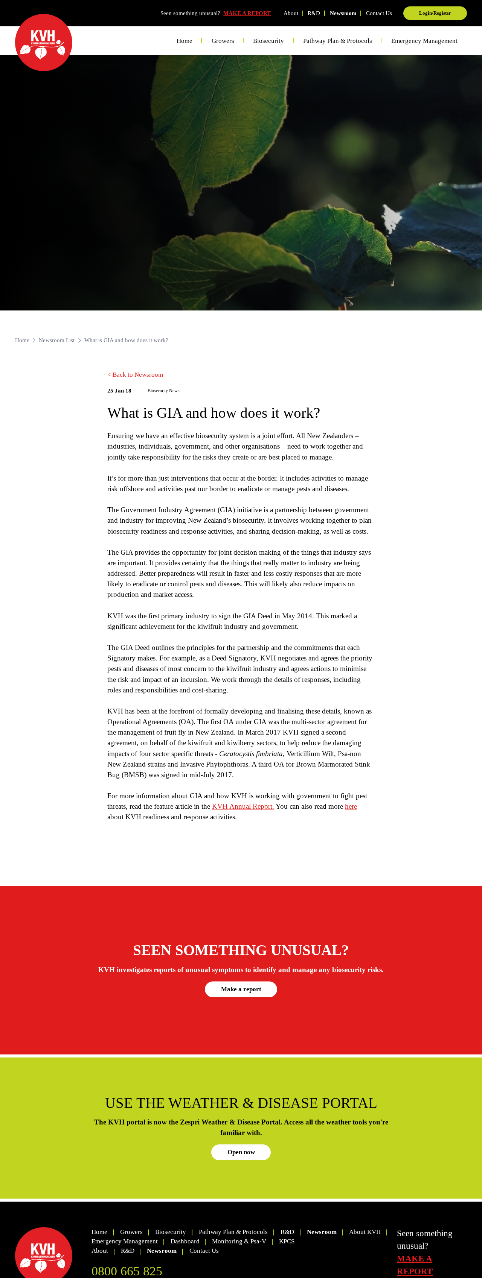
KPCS (286, 1241)
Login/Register (435, 13)
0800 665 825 (127, 1271)
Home (184, 40)
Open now (241, 1152)
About (291, 13)
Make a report (241, 989)
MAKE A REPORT (247, 13)
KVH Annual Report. (243, 806)
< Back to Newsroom (135, 374)
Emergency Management (424, 40)
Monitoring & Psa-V (239, 1241)
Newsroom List (57, 340)
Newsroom (343, 13)
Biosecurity (170, 1231)
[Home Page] (43, 42)
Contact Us (379, 13)
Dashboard (185, 1241)
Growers (131, 1231)
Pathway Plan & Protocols (233, 1231)
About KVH (365, 1231)
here (351, 806)
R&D (314, 13)
